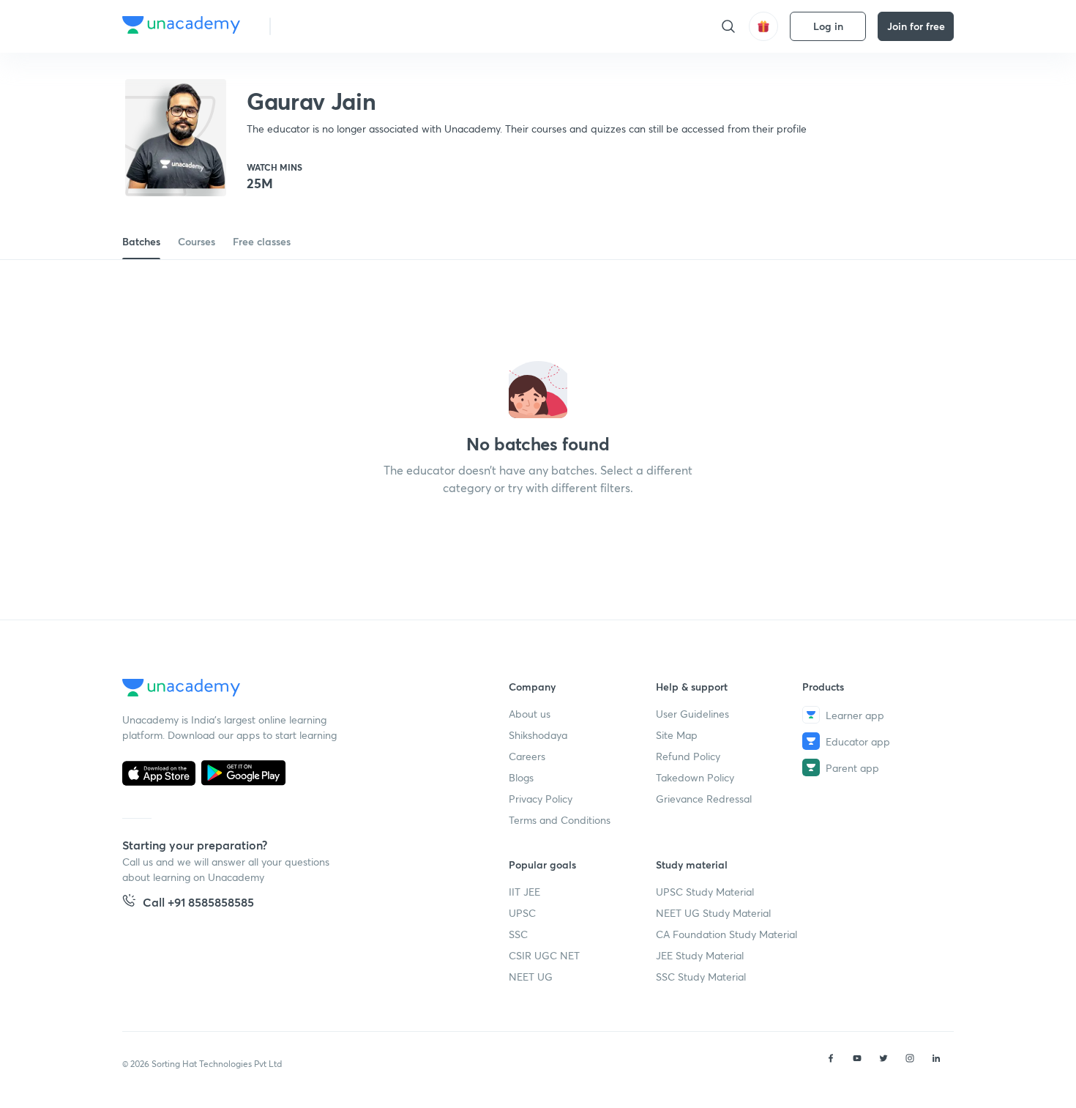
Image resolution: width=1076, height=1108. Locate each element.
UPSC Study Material (705, 892)
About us (529, 714)
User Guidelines (692, 714)
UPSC (522, 913)
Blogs (521, 777)
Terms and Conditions (559, 820)
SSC (518, 934)
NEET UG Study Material (713, 913)
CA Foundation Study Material (726, 934)
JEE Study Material (700, 955)
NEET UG (531, 977)
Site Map (677, 735)
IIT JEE (524, 892)
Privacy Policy (540, 799)
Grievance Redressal (704, 799)
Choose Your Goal (346, 26)
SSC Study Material (701, 977)
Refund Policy (688, 756)
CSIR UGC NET (544, 955)
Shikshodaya (538, 735)
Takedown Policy (695, 777)
